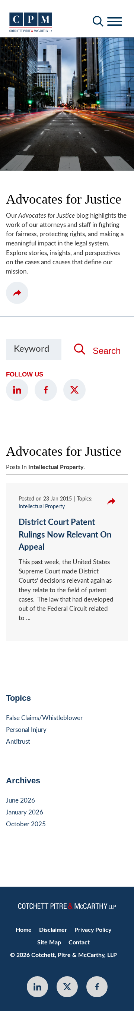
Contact (79, 942)
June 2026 (20, 800)
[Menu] (115, 21)
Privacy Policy (92, 930)
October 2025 (26, 824)
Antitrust (18, 742)
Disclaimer (53, 930)
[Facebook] (46, 390)
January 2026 (24, 812)
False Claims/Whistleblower (44, 718)
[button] (17, 293)
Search (107, 351)
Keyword (31, 349)
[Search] (98, 21)
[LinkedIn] (17, 390)
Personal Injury (26, 730)
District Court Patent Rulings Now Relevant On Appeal (65, 534)
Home (24, 930)
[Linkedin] (37, 986)
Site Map (49, 942)
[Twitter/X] (74, 390)
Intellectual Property (42, 506)
